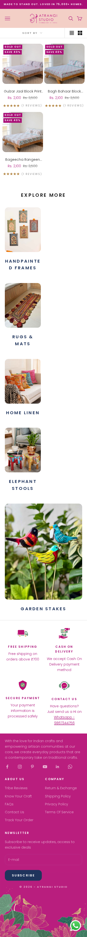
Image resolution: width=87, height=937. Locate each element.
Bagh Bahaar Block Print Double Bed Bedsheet (64, 91)
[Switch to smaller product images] (80, 33)
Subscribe (23, 875)
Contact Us (14, 812)
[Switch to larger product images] (72, 33)
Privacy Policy (56, 804)
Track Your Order (19, 820)
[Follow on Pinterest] (32, 766)
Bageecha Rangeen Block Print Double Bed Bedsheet (22, 159)
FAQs (9, 804)
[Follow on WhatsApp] (70, 766)
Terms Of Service (59, 812)
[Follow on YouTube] (45, 766)
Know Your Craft (18, 796)
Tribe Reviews (16, 788)
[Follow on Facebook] (7, 766)
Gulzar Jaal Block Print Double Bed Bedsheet (23, 91)
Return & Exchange (61, 788)
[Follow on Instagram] (19, 766)
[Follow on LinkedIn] (57, 766)
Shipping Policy (58, 796)
